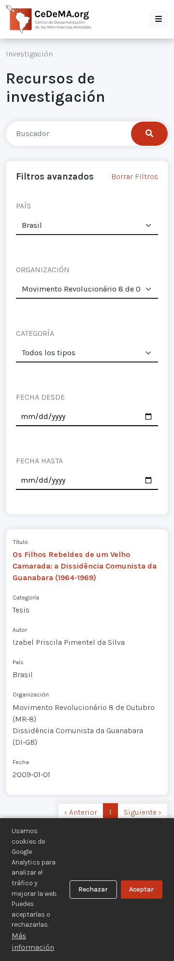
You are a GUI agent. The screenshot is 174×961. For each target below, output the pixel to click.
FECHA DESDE (40, 397)
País (18, 662)
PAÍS (23, 205)
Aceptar (141, 889)
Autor (20, 629)
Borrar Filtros (134, 176)
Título (20, 541)
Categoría (26, 597)
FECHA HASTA (39, 460)
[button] (158, 19)
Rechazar (93, 889)
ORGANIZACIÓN (43, 269)
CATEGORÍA (35, 333)
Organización (31, 694)
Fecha (21, 762)
